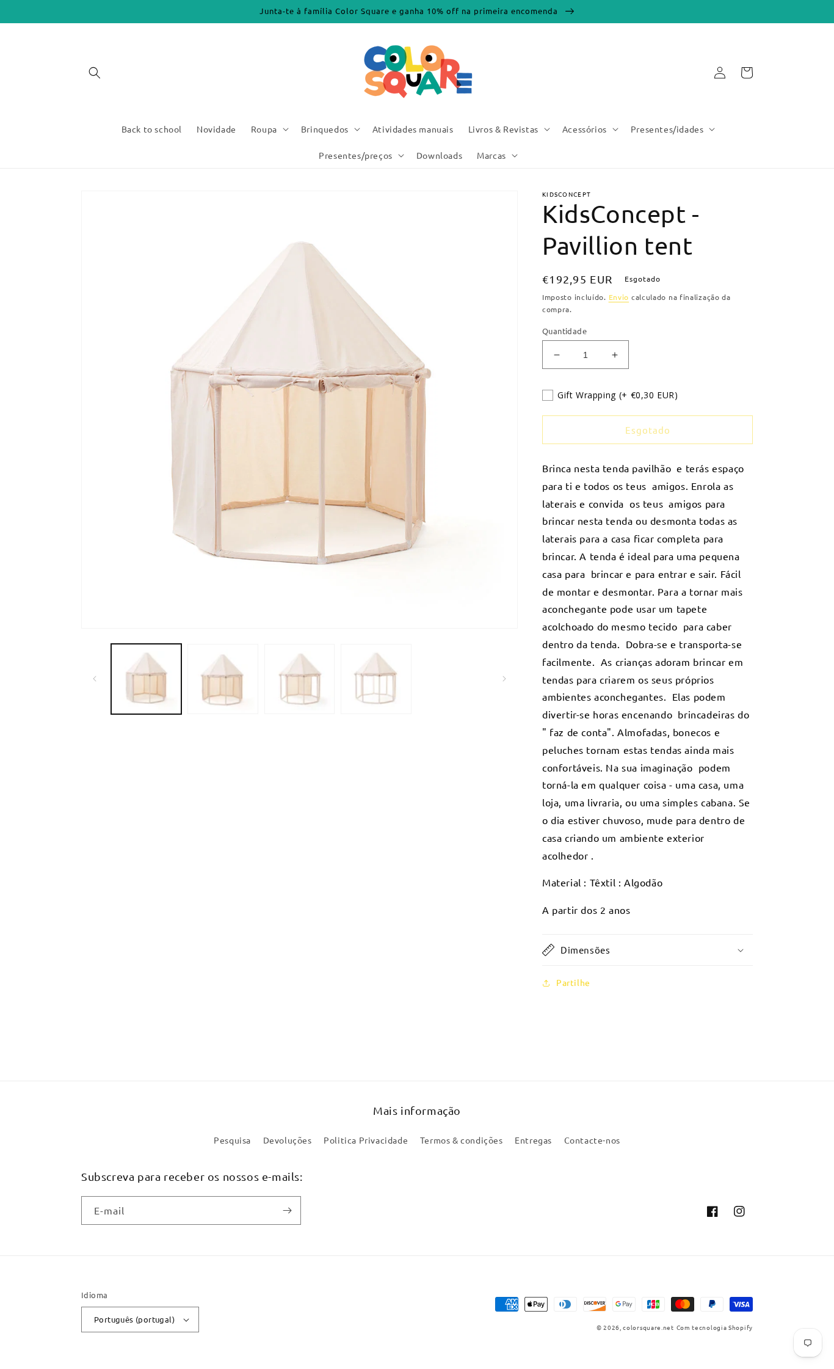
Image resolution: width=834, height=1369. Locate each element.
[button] (94, 72)
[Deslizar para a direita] (504, 678)
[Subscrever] (287, 1210)
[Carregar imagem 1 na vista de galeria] (146, 679)
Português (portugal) (134, 1319)
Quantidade (564, 331)
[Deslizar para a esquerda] (94, 678)
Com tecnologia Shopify (714, 1327)
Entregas (533, 1139)
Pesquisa (232, 1139)
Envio (619, 297)
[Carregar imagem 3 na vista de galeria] (299, 679)
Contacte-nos (592, 1139)
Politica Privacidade (366, 1139)
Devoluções (287, 1139)
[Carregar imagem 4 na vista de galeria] (376, 679)
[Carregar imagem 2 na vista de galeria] (222, 679)
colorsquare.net (648, 1327)
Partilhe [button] (573, 982)
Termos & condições (461, 1139)
